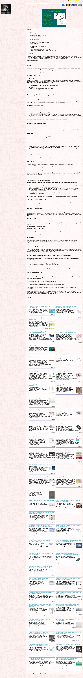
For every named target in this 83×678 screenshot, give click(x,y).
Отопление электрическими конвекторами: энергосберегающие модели (66, 307)
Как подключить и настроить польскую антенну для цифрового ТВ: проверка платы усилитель (41, 371)
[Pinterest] (81, 5)
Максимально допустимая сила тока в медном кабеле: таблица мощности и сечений (67, 477)
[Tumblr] (75, 5)
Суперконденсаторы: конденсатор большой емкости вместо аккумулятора (40, 332)
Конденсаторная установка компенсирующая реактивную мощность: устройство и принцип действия (40, 605)
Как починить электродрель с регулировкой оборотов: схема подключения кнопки (40, 422)
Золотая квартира (75, 1)
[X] (66, 5)
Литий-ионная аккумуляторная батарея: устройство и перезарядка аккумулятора (68, 422)
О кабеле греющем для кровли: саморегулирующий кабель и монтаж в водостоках (41, 409)
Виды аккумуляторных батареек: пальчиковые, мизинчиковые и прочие (40, 593)
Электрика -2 (36, 673)
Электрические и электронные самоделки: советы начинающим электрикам (41, 513)
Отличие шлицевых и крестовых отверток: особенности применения (39, 620)
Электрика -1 (29, 673)
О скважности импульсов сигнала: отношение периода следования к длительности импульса (40, 464)
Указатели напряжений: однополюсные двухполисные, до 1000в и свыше (38, 355)
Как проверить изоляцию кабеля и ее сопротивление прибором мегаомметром (66, 332)
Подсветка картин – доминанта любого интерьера (68, 644)
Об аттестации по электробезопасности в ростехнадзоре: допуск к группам (66, 371)
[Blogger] (68, 5)
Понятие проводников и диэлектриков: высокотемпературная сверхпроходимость (39, 645)
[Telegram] (80, 5)
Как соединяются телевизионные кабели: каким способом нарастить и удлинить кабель (67, 605)
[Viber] (76, 5)
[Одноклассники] (64, 5)
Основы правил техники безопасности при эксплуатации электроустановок (39, 579)
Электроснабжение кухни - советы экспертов (67, 409)
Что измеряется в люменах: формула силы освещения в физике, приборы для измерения (40, 526)
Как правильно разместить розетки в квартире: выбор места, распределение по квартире (40, 567)
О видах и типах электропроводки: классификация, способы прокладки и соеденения (68, 541)
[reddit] (71, 5)
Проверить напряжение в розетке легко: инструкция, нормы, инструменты (39, 633)
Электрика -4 (50, 673)
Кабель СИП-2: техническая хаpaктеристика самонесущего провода (39, 541)
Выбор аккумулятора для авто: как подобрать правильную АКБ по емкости (40, 395)
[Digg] (69, 5)
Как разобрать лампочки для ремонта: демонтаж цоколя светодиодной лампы (68, 501)
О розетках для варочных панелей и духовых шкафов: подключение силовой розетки (40, 477)
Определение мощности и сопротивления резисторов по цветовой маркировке (66, 659)
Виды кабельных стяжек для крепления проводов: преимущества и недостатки (68, 579)
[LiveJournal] (73, 5)
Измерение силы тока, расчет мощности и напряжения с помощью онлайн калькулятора (67, 435)
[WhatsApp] (78, 5)
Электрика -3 (43, 673)
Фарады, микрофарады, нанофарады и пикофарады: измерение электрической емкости (68, 554)
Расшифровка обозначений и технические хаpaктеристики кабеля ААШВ (39, 659)
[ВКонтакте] (63, 5)
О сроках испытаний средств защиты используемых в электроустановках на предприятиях (38, 318)
